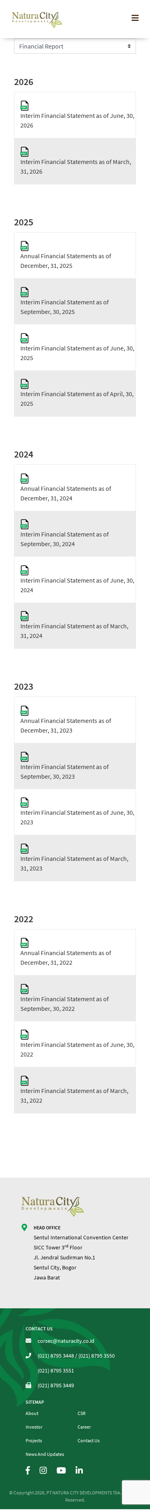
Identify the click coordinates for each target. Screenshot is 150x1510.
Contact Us (89, 1440)
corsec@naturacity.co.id (66, 1340)
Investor (34, 1427)
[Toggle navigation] (135, 18)
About (32, 1413)
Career (84, 1427)
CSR (82, 1413)
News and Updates (45, 1454)
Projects (34, 1440)
